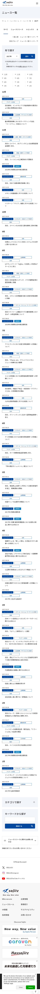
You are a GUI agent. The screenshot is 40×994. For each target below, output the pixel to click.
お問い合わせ (23, 66)
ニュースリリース (17, 29)
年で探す (9, 50)
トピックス (30, 29)
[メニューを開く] (37, 3)
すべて (5, 29)
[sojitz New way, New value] (7, 3)
